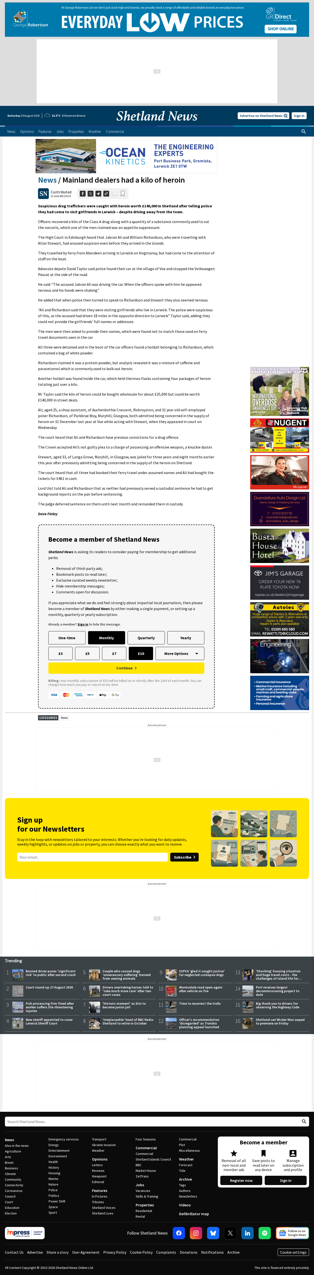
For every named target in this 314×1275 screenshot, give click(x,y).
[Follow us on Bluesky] (213, 1233)
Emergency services (64, 1139)
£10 (141, 653)
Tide (182, 1170)
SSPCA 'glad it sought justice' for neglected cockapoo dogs (202, 973)
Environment (58, 1156)
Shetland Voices (104, 1207)
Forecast (185, 1165)
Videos (185, 1204)
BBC (139, 1165)
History (54, 1167)
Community (13, 1179)
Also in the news (17, 1145)
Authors (185, 1190)
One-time (66, 637)
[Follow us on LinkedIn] (247, 1233)
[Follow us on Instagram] (196, 1233)
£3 (60, 653)
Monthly (106, 637)
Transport (99, 1139)
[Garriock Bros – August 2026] (279, 435)
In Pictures (99, 1196)
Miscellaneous (189, 1150)
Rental (140, 1216)
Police (53, 1190)
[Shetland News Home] (157, 124)
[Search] (303, 132)
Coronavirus (14, 1190)
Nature (53, 1184)
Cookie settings (293, 1252)
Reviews (98, 1170)
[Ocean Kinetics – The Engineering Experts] (126, 156)
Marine (53, 1178)
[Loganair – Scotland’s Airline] (279, 472)
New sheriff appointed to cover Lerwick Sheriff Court (49, 1021)
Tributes (98, 1202)
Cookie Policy (141, 1252)
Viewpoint (99, 1176)
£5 (87, 653)
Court (9, 1202)
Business (11, 1168)
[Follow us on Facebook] (179, 1233)
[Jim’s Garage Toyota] (279, 582)
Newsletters (188, 1196)
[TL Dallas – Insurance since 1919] (279, 693)
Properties (145, 1204)
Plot (182, 1145)
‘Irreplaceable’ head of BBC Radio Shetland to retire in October (128, 1021)
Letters (97, 1165)
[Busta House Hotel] (279, 546)
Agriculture (13, 1151)
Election (11, 1213)
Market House (146, 1170)
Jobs (140, 1184)
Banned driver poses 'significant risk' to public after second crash (51, 973)
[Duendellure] (279, 509)
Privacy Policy (114, 1252)
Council (10, 1196)
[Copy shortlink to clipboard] (106, 194)
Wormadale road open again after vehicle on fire (200, 989)
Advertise (35, 1252)
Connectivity (14, 1185)
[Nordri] (279, 656)
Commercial (146, 1147)
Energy (54, 1145)
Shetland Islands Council (153, 1159)
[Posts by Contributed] (43, 193)
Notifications (212, 1252)
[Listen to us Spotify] (265, 1233)
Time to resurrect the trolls (200, 1003)
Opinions (99, 1159)
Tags (182, 1185)
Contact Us (14, 1252)
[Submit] (303, 1122)
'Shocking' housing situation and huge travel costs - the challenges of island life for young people (278, 976)
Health (53, 1162)
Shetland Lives (102, 1213)
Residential (144, 1211)
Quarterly (146, 637)
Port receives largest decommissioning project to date (277, 991)
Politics (54, 1195)
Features (99, 1190)
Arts (8, 1157)
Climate (10, 1174)
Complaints (166, 1252)
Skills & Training (147, 1196)
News (47, 180)
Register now (241, 1180)
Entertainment (59, 1150)
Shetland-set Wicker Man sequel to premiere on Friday (280, 1021)
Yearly (185, 637)
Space (53, 1207)
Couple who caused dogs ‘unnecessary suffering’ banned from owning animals (127, 975)
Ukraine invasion (104, 1145)
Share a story (57, 1252)
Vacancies (143, 1190)
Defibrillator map (194, 1213)
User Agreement (86, 1252)
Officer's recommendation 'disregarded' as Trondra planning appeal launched (199, 1023)
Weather (98, 1150)
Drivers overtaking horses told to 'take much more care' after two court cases (128, 991)
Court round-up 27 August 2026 (49, 987)
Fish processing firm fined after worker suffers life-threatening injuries (50, 1007)
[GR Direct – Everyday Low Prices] (157, 19)
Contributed (61, 191)
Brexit (9, 1162)
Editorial (98, 1182)
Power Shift (57, 1201)
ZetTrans (142, 1176)
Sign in (299, 115)
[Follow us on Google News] (292, 1233)
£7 (114, 653)
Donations (188, 1252)
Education (12, 1207)
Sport (53, 1212)
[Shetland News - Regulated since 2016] (25, 1233)
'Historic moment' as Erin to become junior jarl (124, 1005)
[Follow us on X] (230, 1233)
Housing (54, 1173)
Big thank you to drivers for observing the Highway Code (277, 1005)
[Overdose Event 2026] (279, 369)
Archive (185, 1179)
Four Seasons (146, 1139)
